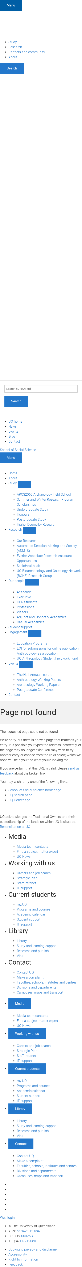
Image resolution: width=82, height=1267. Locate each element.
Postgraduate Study (31, 519)
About (12, 57)
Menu (11, 5)
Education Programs (32, 643)
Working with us (27, 1034)
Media (19, 1004)
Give (11, 436)
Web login (7, 1218)
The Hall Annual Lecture (34, 675)
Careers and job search (34, 873)
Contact (14, 441)
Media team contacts (32, 847)
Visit (20, 956)
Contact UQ (25, 972)
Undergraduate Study (32, 509)
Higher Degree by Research (36, 524)
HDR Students (27, 602)
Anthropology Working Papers (39, 680)
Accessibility (17, 1254)
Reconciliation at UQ (15, 827)
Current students (27, 1069)
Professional (26, 607)
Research (15, 47)
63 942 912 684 (28, 1231)
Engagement (18, 632)
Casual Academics (30, 622)
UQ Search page (20, 795)
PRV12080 (28, 1241)
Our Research (27, 541)
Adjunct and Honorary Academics (41, 617)
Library (22, 941)
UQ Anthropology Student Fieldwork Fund (47, 658)
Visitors (22, 612)
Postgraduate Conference (35, 690)
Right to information (23, 1259)
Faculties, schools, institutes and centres (47, 982)
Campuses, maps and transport (40, 992)
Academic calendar (31, 914)
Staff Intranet (26, 883)
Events (13, 431)
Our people (16, 581)
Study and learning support (37, 946)
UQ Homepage (19, 800)
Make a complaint (30, 977)
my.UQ (22, 904)
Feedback (15, 1264)
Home (12, 473)
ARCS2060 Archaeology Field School (44, 494)
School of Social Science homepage (34, 790)
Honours (23, 514)
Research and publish (33, 951)
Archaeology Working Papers (38, 685)
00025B (27, 1236)
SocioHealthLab (28, 566)
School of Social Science (18, 450)
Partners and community (26, 52)
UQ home (15, 421)
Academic (24, 592)
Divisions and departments (36, 987)
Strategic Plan (27, 878)
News (12, 426)
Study (12, 42)
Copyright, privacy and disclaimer (33, 1249)
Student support (20, 627)
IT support (24, 888)
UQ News (23, 857)
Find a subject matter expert (37, 852)
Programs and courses (33, 909)
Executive (24, 597)
